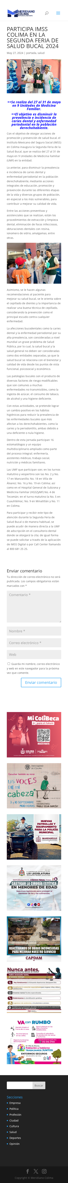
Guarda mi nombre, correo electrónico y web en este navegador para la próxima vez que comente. (33, 668)
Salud (13, 1132)
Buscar (39, 1085)
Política (14, 1109)
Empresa (15, 1103)
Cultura (14, 1126)
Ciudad (14, 1120)
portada (31, 53)
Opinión (14, 1144)
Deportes (15, 1138)
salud (41, 53)
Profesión (15, 1114)
